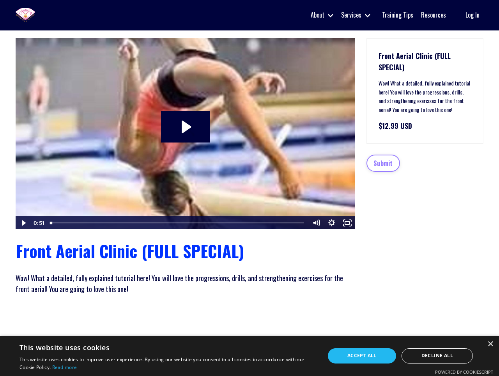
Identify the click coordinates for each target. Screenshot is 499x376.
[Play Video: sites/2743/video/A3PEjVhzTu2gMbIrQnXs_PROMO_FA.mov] (185, 127)
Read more (64, 367)
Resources (433, 15)
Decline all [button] (437, 355)
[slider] (177, 223)
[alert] (249, 356)
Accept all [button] (362, 355)
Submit (383, 163)
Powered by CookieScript (464, 372)
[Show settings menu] (332, 223)
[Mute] (316, 223)
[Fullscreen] (347, 223)
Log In (472, 15)
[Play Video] (23, 223)
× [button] (490, 344)
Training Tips (397, 15)
